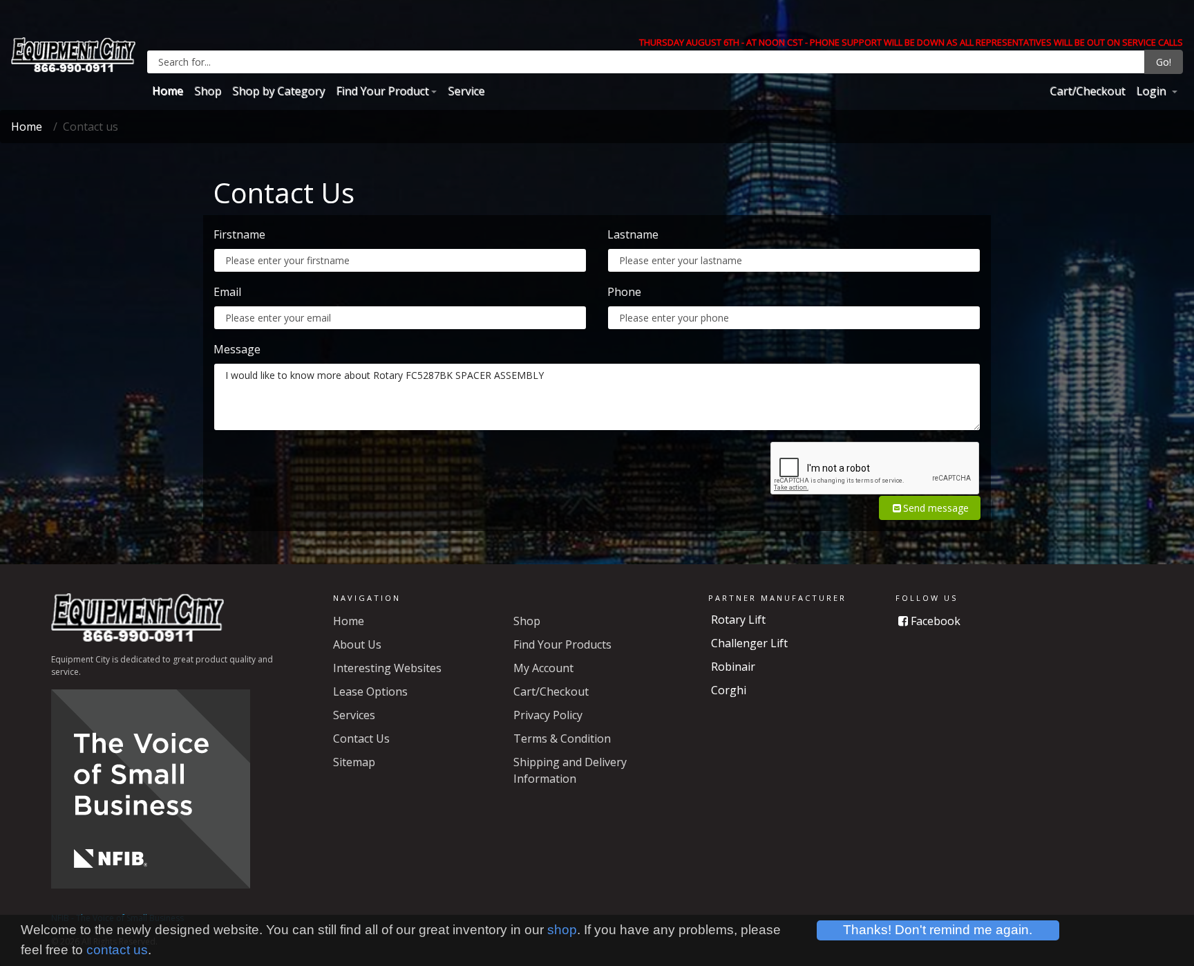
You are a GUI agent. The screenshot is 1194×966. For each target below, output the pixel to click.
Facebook (934, 621)
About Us (357, 644)
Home (167, 90)
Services (354, 715)
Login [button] (1152, 90)
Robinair (733, 666)
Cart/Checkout (1087, 90)
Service (466, 90)
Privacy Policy (547, 715)
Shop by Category (278, 90)
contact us (117, 949)
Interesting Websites (387, 668)
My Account (543, 668)
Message (237, 349)
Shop (207, 90)
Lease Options (370, 691)
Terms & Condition (562, 738)
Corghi (728, 690)
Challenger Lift (749, 643)
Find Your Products (562, 644)
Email (227, 291)
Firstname (239, 234)
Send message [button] (936, 507)
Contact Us (361, 738)
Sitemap (354, 762)
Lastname (632, 234)
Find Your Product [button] (382, 90)
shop (562, 929)
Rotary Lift (738, 619)
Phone (624, 291)
